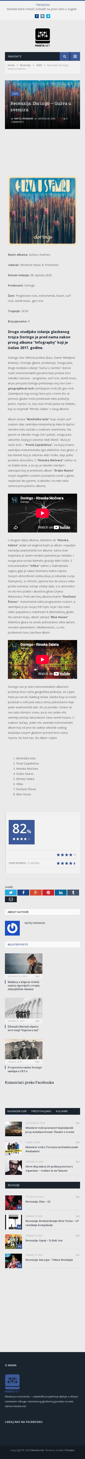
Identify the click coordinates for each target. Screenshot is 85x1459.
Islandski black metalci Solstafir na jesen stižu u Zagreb (42, 9)
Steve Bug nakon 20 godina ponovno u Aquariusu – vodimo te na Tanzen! (49, 1168)
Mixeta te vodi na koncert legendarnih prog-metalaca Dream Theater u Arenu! (50, 1130)
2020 (15, 93)
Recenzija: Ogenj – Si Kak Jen (44, 1240)
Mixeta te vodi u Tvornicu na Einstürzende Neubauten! (52, 1149)
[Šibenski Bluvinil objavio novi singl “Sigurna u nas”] (23, 1010)
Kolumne (62, 1111)
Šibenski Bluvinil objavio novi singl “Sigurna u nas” (23, 1028)
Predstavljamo (41, 1111)
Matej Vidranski (23, 118)
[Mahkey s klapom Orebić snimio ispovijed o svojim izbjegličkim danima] (23, 965)
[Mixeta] (42, 37)
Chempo (69, 1450)
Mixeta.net (37, 1450)
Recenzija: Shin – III (38, 1201)
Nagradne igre (17, 1111)
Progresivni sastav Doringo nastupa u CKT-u (25, 1069)
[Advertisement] (42, 148)
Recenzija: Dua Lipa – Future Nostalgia (49, 1260)
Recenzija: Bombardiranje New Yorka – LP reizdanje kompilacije (52, 1223)
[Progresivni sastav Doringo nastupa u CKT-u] (23, 1051)
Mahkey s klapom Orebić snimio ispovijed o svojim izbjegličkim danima (24, 985)
